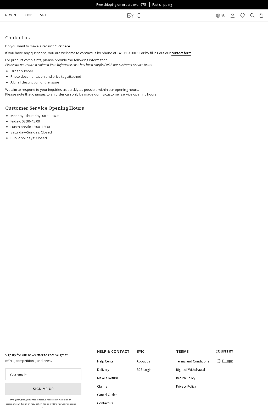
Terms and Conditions (192, 361)
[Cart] (261, 15)
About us (143, 361)
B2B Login (144, 369)
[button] (28, 15)
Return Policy (185, 378)
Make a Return (107, 378)
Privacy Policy (186, 386)
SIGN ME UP (43, 388)
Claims (102, 386)
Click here (62, 46)
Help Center (106, 361)
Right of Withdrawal (190, 369)
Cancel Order (107, 395)
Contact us (105, 403)
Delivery (103, 369)
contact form (181, 53)
